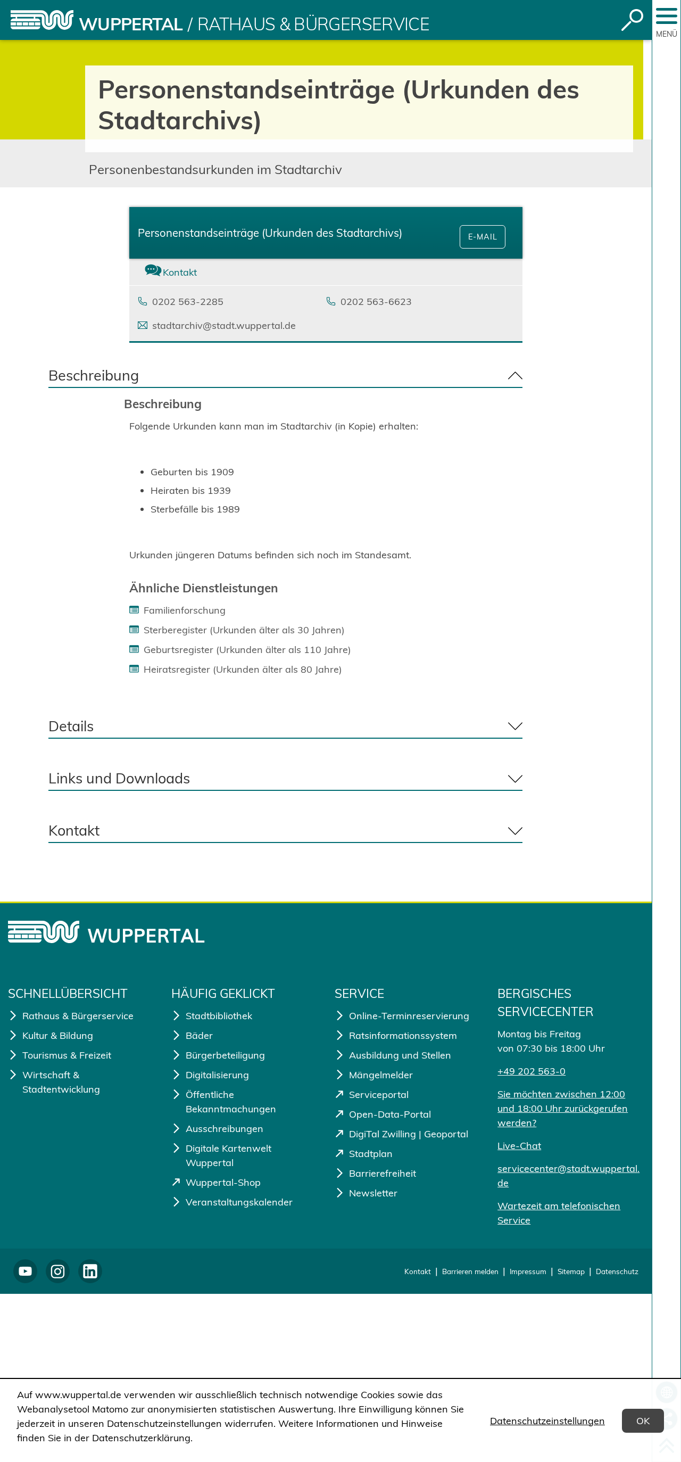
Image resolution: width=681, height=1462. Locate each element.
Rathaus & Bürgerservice (313, 24)
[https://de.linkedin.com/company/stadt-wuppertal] (90, 1271)
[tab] (194, 272)
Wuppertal (130, 24)
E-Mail (482, 237)
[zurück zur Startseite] (42, 20)
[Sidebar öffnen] (666, 16)
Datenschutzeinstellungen (547, 1421)
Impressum (528, 1271)
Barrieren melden (470, 1271)
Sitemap (571, 1271)
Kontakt (417, 1271)
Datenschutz (617, 1271)
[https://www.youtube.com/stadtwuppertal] (25, 1271)
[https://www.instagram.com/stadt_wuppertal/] (57, 1271)
